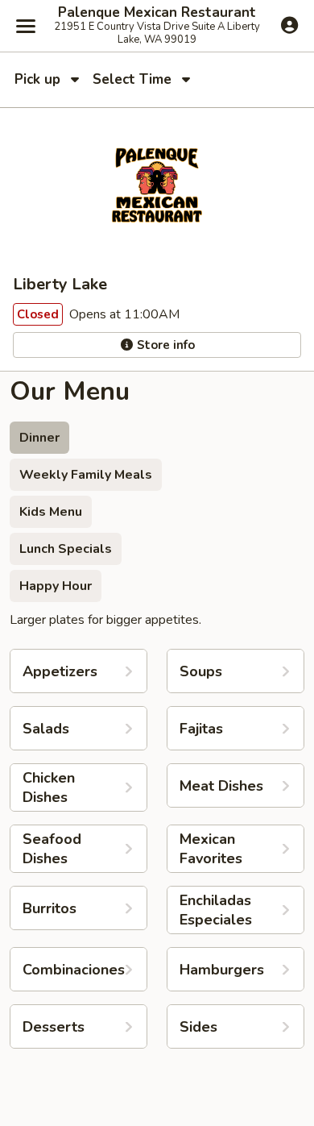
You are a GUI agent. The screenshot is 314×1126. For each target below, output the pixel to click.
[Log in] (289, 25)
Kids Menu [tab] (50, 512)
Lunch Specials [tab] (65, 549)
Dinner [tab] (39, 438)
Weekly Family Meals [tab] (85, 475)
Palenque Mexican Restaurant (157, 13)
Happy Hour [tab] (55, 586)
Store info (164, 345)
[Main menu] (26, 26)
